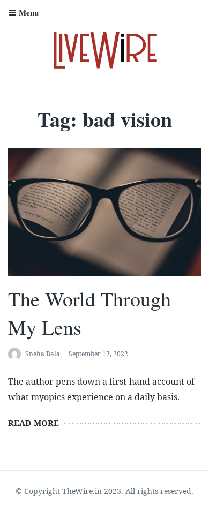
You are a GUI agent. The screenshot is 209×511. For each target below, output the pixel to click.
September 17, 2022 (98, 353)
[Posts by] (16, 354)
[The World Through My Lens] (104, 212)
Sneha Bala (42, 353)
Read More (33, 422)
